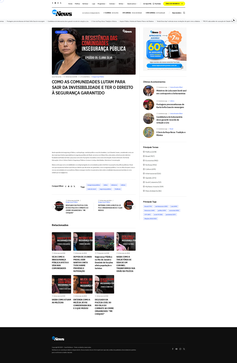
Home (70, 4)
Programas (101, 4)
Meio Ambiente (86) (153, 191)
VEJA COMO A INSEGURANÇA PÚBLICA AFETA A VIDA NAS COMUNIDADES (60, 262)
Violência (117, 189)
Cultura (172, 101)
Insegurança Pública (98, 77)
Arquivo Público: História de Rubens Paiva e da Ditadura (129, 21)
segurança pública (105, 189)
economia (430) (174, 210)
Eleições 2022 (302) (150, 218)
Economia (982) (151, 160)
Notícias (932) (151, 165)
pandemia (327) (171, 214)
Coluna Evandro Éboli (176, 87)
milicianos (114, 185)
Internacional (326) (153, 173)
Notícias (85, 4)
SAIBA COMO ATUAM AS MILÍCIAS (61, 301)
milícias (123, 185)
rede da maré (92, 189)
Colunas (112, 4)
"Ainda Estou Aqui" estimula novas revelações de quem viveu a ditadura (170, 21)
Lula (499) (174, 206)
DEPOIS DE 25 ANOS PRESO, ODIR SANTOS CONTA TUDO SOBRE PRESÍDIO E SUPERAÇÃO (82, 263)
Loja (93, 4)
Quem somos (131, 4)
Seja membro (176, 13)
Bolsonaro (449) (149, 210)
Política (77, 4)
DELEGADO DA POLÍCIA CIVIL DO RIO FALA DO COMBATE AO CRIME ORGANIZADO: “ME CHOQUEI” (104, 306)
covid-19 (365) (158, 214)
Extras (121, 4)
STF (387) (147, 214)
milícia (105, 185)
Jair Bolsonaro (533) (161, 206)
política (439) (162, 210)
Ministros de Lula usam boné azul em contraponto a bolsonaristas (171, 92)
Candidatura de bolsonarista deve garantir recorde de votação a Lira (60, 21)
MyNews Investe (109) (154, 186)
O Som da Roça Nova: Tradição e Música (96, 21)
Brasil (171, 129)
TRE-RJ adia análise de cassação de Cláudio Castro (211, 21)
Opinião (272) (150, 178)
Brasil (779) (148, 206)
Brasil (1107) (150, 156)
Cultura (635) (150, 169)
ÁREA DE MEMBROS (173, 4)
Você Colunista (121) (153, 182)
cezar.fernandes (57, 77)
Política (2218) (150, 152)
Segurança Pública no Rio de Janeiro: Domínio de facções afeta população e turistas (104, 262)
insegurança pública (94, 185)
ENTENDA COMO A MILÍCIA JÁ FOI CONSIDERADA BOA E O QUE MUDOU (110, 207)
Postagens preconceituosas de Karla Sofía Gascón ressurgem (170, 106)
